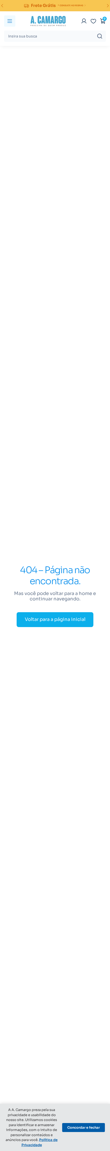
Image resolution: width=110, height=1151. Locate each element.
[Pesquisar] (100, 36)
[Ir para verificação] (84, 21)
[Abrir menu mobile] (9, 21)
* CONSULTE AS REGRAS (70, 5)
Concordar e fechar (83, 1127)
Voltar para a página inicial (55, 619)
